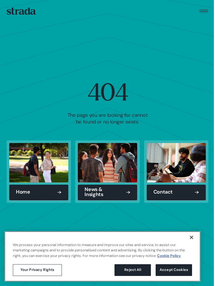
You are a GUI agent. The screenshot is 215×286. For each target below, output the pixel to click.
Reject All (132, 270)
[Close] (191, 237)
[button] (203, 11)
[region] (102, 256)
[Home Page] (21, 11)
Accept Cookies (174, 270)
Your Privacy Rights (37, 270)
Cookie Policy (169, 256)
